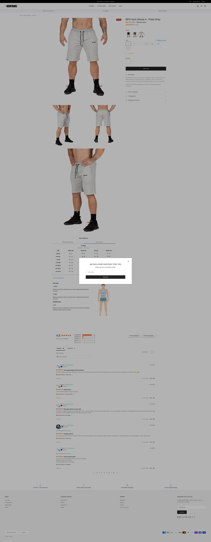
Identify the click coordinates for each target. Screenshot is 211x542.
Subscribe (105, 277)
